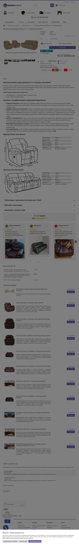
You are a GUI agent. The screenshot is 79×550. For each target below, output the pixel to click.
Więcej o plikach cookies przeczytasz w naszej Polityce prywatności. (17, 538)
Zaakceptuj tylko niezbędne (10, 541)
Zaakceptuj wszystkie (35, 541)
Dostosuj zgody (23, 541)
